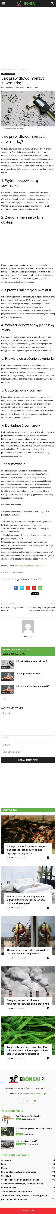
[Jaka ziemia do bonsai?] (7, 1144)
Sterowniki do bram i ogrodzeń (16, 1191)
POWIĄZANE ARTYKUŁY (16, 649)
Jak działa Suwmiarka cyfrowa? (31, 661)
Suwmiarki (10, 74)
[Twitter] (35, 1101)
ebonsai (10, 857)
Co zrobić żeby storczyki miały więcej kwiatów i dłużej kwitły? (42, 608)
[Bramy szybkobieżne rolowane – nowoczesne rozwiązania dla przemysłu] (28, 985)
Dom (3, 74)
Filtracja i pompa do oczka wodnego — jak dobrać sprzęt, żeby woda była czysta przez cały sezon (27, 850)
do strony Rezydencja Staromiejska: (30, 565)
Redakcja (9, 87)
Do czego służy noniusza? (28, 673)
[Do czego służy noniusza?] (7, 676)
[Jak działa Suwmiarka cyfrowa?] (7, 664)
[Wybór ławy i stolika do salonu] (7, 1119)
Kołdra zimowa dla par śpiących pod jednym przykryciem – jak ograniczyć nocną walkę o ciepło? (26, 900)
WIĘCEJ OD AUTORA (14, 653)
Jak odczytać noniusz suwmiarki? (32, 686)
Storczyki (6, 1176)
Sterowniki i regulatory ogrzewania (18, 1172)
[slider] (9, 579)
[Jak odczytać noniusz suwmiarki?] (7, 689)
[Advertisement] (28, 38)
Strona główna (6, 70)
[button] (52, 3)
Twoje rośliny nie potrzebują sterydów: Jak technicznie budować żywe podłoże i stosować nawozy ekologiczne (28, 1050)
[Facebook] (21, 1101)
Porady (4, 1168)
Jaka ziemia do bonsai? (26, 1141)
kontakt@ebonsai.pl (37, 1093)
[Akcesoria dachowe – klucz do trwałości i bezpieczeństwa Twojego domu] (28, 935)
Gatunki (20, 1134)
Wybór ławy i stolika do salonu (29, 1116)
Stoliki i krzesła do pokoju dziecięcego (20, 1180)
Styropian (6, 1160)
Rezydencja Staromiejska (12, 572)
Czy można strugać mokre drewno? (12, 608)
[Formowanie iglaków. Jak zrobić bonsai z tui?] (7, 1131)
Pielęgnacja (21, 1144)
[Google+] (28, 1101)
